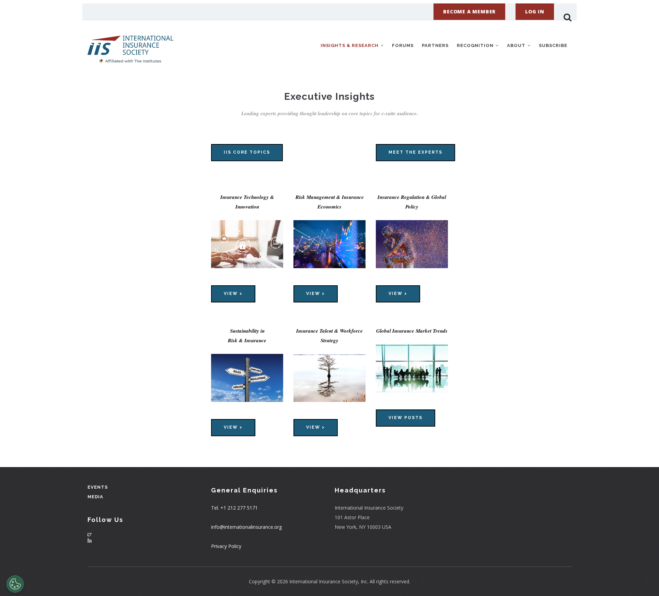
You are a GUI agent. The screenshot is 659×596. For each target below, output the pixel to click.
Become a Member (469, 11)
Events (98, 487)
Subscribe (553, 45)
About (517, 45)
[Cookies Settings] (15, 584)
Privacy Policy (226, 546)
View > (233, 293)
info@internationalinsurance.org (246, 527)
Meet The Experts (415, 152)
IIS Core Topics (247, 152)
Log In (534, 11)
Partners (435, 45)
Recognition (476, 45)
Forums (403, 45)
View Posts (406, 417)
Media (95, 496)
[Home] (130, 44)
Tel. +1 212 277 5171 (234, 507)
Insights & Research (350, 45)
